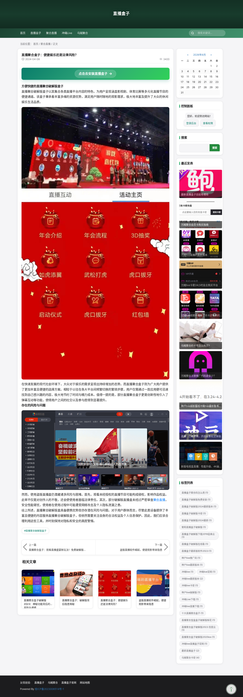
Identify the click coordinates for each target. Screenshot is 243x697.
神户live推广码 (191, 557)
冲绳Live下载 (190, 599)
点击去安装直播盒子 (93, 74)
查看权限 (208, 123)
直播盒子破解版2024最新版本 (199, 506)
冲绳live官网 (207, 571)
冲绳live (187, 571)
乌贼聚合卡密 (190, 657)
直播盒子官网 (68, 682)
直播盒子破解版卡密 (194, 513)
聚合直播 (51, 33)
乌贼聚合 (82, 33)
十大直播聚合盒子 (193, 613)
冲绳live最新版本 (192, 578)
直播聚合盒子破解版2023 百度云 (199, 628)
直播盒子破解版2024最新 (197, 520)
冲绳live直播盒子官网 (194, 643)
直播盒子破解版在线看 (195, 544)
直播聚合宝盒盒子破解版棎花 (198, 620)
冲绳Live (67, 33)
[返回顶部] (231, 689)
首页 (22, 33)
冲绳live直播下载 (192, 606)
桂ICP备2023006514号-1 (49, 688)
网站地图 (85, 682)
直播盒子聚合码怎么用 (195, 492)
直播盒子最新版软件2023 (197, 550)
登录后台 (191, 123)
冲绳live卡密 (190, 585)
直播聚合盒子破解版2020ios (198, 636)
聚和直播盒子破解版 (194, 527)
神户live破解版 (191, 592)
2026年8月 (199, 54)
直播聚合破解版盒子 (35, 530)
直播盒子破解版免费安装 (196, 499)
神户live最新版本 (192, 564)
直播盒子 (121, 13)
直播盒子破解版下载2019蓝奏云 (198, 535)
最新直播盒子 (190, 650)
